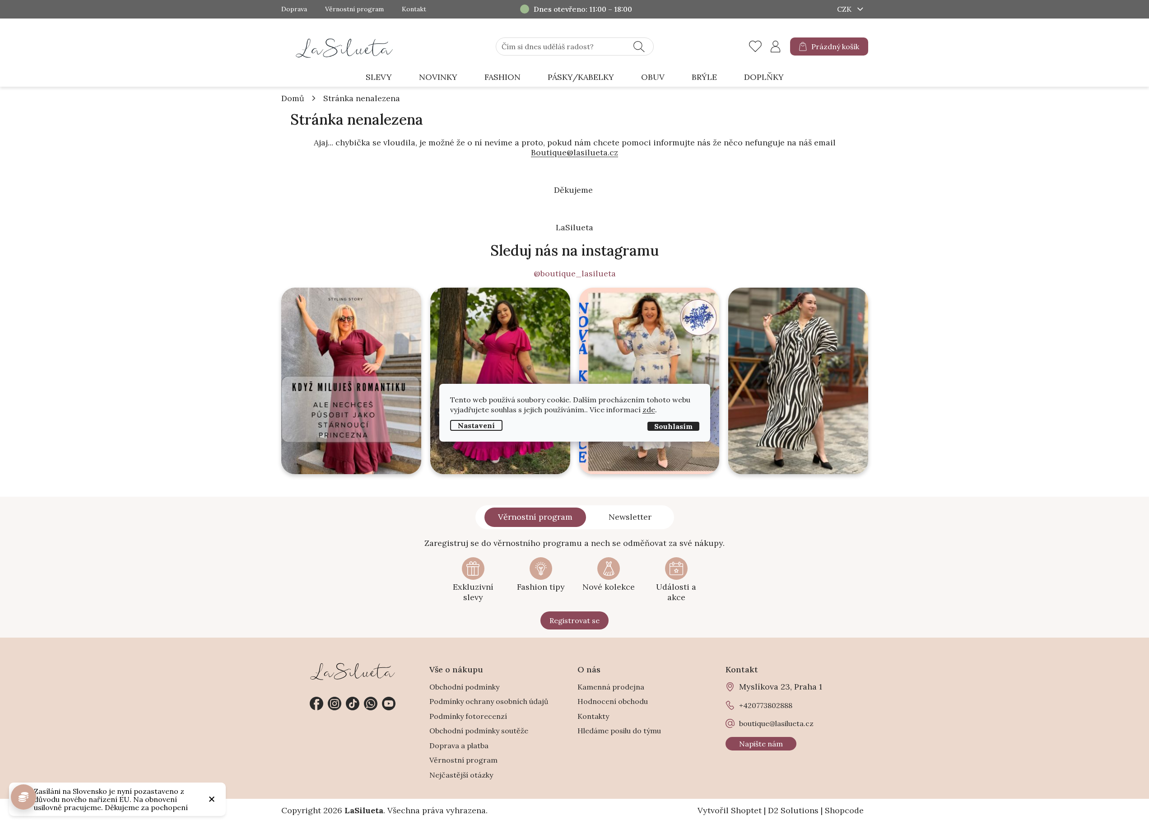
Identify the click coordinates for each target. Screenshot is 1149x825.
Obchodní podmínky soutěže (478, 730)
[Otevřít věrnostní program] (23, 797)
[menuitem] (378, 77)
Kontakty (593, 716)
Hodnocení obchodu (612, 701)
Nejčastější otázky (461, 774)
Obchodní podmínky (464, 686)
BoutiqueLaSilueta (316, 703)
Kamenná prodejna (610, 686)
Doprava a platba (458, 745)
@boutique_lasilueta (575, 274)
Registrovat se (574, 620)
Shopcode (844, 810)
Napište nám (761, 743)
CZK (845, 9)
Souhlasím (673, 425)
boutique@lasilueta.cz (776, 723)
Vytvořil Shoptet (730, 810)
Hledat (639, 46)
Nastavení (476, 424)
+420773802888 (370, 703)
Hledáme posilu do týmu (619, 730)
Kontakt (414, 9)
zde (648, 409)
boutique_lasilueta (334, 703)
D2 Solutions (793, 810)
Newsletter (630, 517)
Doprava (294, 9)
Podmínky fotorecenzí (468, 716)
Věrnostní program (354, 9)
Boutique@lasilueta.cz (574, 152)
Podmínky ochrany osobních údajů (489, 701)
